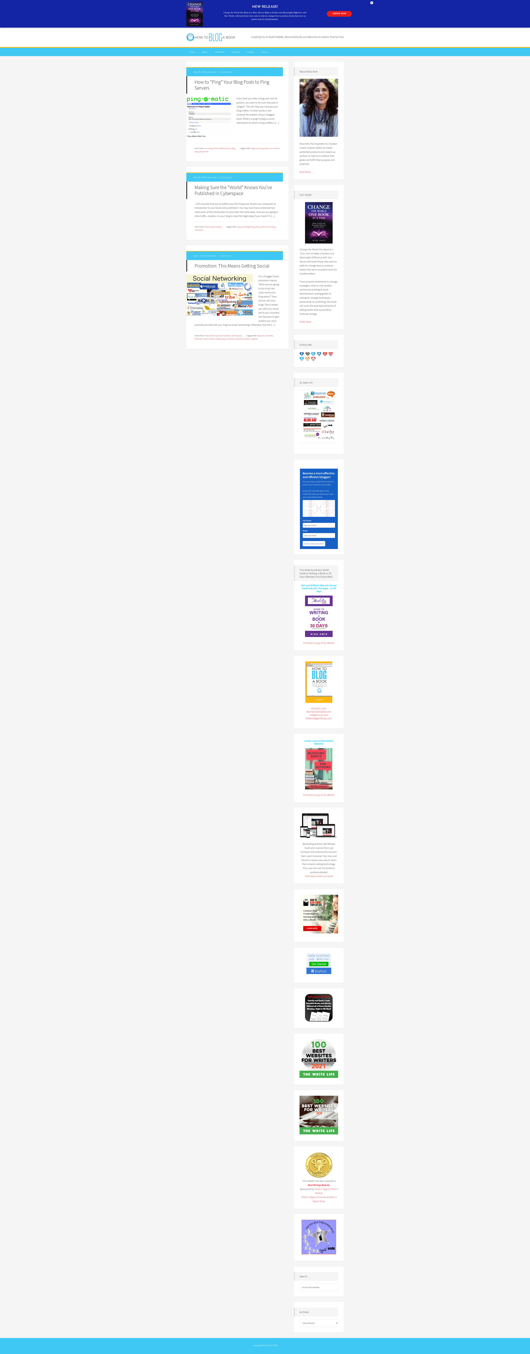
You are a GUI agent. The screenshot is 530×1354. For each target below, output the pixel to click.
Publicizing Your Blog (227, 148)
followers (198, 339)
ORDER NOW (339, 14)
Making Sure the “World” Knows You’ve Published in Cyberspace (233, 190)
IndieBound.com (318, 715)
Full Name (307, 520)
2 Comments (225, 177)
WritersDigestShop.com (319, 718)
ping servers (204, 151)
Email (305, 530)
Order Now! (305, 321)
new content (274, 148)
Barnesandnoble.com (319, 711)
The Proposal (236, 335)
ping (196, 151)
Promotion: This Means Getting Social (232, 266)
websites (254, 339)
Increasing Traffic (211, 148)
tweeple (246, 339)
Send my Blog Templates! (314, 543)
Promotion (226, 335)
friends (212, 339)
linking (218, 339)
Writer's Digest (322, 1189)
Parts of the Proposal (213, 335)
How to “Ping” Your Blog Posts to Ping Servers (232, 85)
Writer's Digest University (313, 1197)
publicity (238, 339)
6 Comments (225, 72)
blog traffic (264, 148)
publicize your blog (267, 227)
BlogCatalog (250, 227)
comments (269, 335)
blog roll (260, 335)
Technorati (199, 230)
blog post (240, 227)
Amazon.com (318, 708)
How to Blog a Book (211, 37)
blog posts (255, 148)
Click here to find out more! (319, 876)
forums (205, 339)
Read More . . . (307, 171)
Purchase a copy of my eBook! (318, 642)
